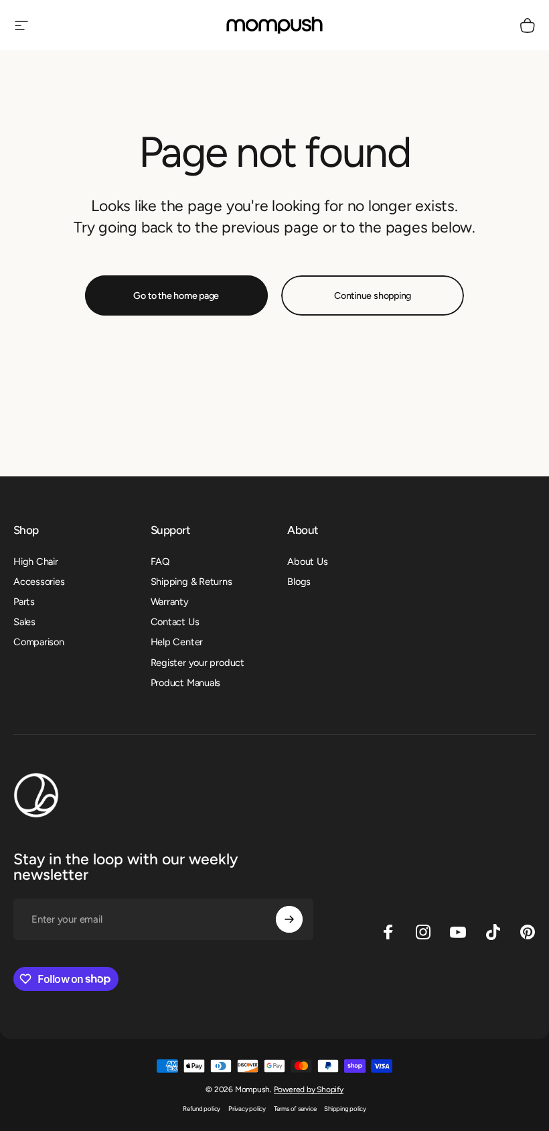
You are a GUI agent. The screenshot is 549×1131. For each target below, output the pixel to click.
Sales (24, 622)
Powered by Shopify (308, 1089)
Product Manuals (186, 683)
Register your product (197, 663)
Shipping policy (345, 1108)
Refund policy (201, 1108)
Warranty (170, 602)
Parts (24, 602)
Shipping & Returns (191, 582)
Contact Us (175, 622)
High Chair (35, 561)
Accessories (39, 582)
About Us (307, 561)
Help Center (177, 642)
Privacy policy (247, 1108)
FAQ (160, 561)
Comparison (38, 642)
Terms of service (295, 1108)
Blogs (299, 582)
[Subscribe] (289, 919)
